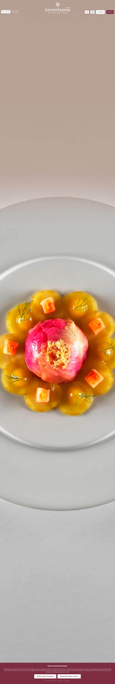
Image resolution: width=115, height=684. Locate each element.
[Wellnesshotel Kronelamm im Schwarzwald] (57, 8)
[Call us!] (87, 12)
